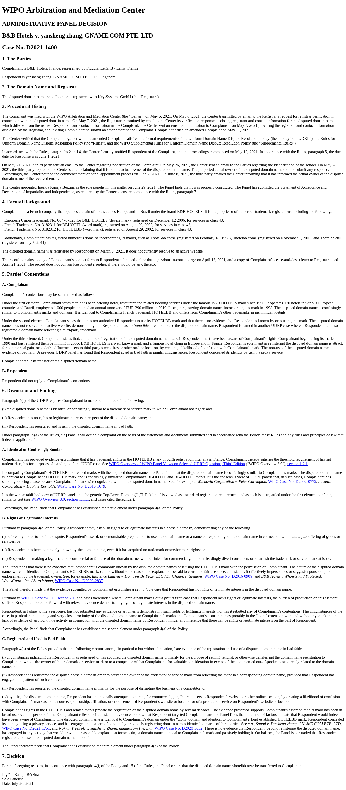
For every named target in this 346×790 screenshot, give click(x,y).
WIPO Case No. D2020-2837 (79, 581)
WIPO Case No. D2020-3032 (178, 728)
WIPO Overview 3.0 (48, 499)
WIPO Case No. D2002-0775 (292, 481)
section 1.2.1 (297, 464)
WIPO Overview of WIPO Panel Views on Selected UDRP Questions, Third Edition (177, 464)
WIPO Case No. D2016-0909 (228, 576)
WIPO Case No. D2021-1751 (26, 728)
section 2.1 (66, 598)
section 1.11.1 (78, 499)
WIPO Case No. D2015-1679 (81, 486)
